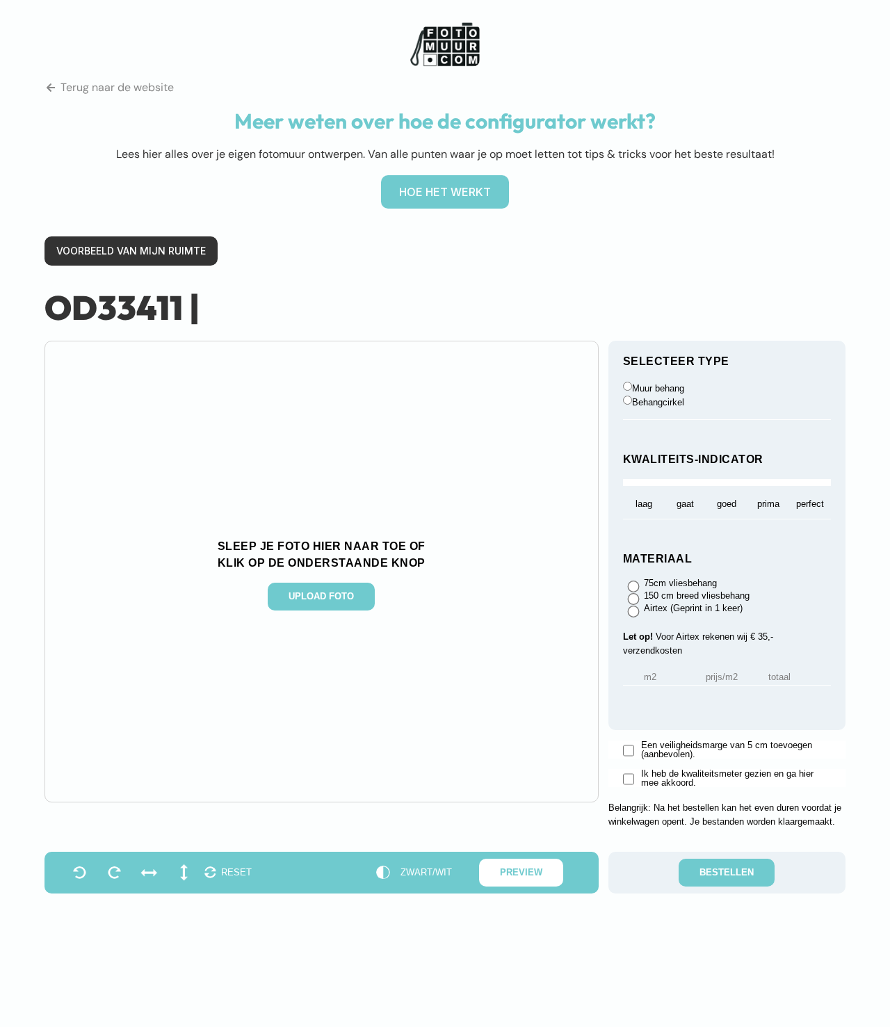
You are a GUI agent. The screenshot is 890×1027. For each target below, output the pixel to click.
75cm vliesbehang (680, 583)
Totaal (779, 677)
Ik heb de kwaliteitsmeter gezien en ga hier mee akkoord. (727, 778)
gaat (685, 503)
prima (768, 503)
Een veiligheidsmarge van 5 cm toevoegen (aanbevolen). (726, 750)
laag (644, 503)
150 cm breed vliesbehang (697, 596)
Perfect (810, 503)
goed (726, 503)
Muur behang (658, 388)
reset (236, 872)
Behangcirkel (658, 402)
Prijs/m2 (722, 677)
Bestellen (726, 872)
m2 (650, 677)
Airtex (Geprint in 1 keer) (693, 608)
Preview (521, 872)
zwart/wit (426, 872)
